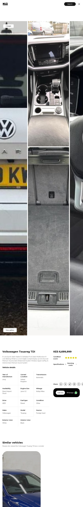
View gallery (10, 330)
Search (69, 4)
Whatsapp (70, 392)
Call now (60, 392)
